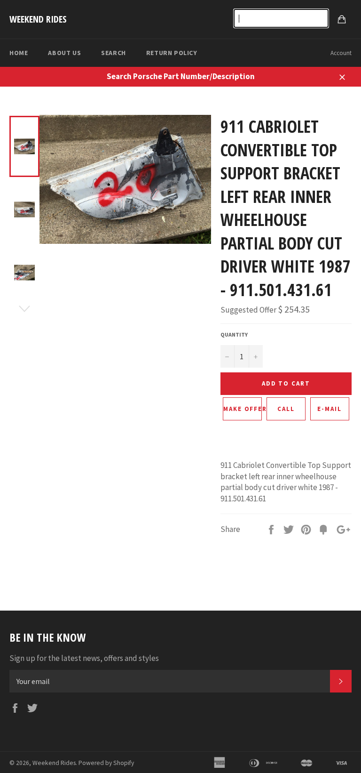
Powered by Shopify (106, 763)
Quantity (234, 334)
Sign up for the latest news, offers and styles (84, 658)
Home (18, 52)
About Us (64, 52)
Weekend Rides (38, 19)
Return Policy (171, 52)
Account (341, 53)
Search (113, 52)
